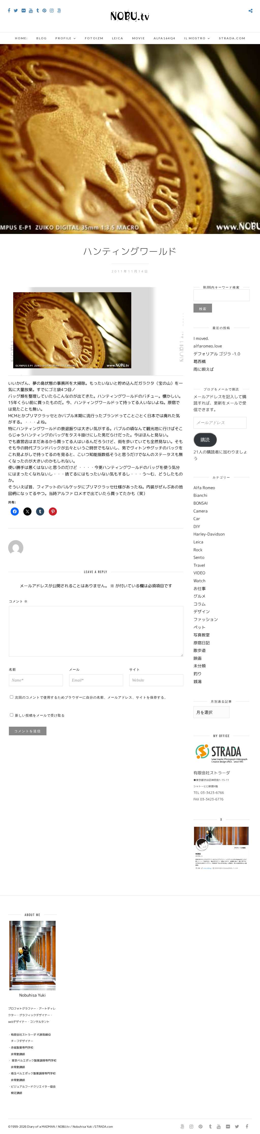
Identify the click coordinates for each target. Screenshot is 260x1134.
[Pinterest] (44, 10)
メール (74, 669)
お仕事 (199, 588)
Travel (199, 565)
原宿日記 (201, 643)
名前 (12, 669)
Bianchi (200, 495)
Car (196, 518)
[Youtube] (31, 10)
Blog (41, 38)
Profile (63, 38)
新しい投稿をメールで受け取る (40, 715)
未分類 (199, 666)
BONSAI (200, 503)
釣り (197, 673)
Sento (198, 557)
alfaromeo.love (207, 346)
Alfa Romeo (204, 487)
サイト (134, 669)
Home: (21, 38)
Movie (138, 38)
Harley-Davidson (209, 534)
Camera (200, 511)
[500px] (59, 10)
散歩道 (199, 650)
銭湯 (197, 681)
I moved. (201, 338)
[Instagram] (52, 10)
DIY (196, 526)
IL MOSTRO (195, 38)
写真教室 (201, 635)
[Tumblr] (37, 10)
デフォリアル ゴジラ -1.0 (216, 354)
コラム (199, 604)
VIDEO (199, 573)
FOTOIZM (94, 38)
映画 (197, 658)
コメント (18, 600)
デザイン (201, 611)
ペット (199, 627)
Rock (197, 550)
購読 (205, 439)
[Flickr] (23, 10)
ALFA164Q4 (164, 38)
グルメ (199, 596)
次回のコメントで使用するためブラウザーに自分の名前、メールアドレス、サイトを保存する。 (91, 697)
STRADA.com (232, 38)
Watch (199, 580)
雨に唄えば (203, 369)
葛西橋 (199, 361)
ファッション (205, 619)
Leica (117, 38)
